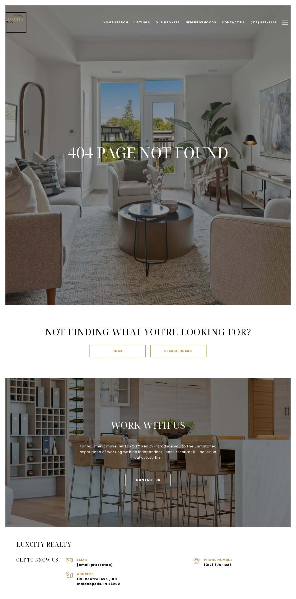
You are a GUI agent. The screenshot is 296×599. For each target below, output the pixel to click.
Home (117, 351)
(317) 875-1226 (218, 565)
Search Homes (178, 351)
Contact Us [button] (148, 480)
